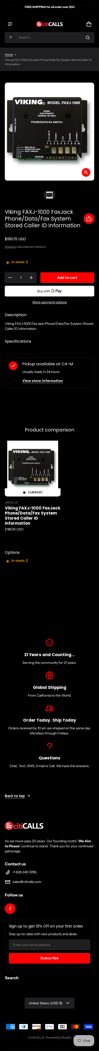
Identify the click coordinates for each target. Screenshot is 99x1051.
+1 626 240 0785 (24, 872)
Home (9, 54)
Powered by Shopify (58, 1037)
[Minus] (10, 277)
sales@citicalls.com (26, 882)
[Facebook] (10, 908)
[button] (49, 37)
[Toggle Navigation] (10, 24)
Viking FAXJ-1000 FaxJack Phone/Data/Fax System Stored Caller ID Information (32, 515)
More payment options (49, 302)
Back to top (15, 796)
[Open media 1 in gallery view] (49, 195)
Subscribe (49, 958)
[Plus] (31, 277)
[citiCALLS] (49, 24)
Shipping (10, 246)
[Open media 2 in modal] (49, 132)
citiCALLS (37, 1037)
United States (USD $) (45, 1003)
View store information (42, 381)
